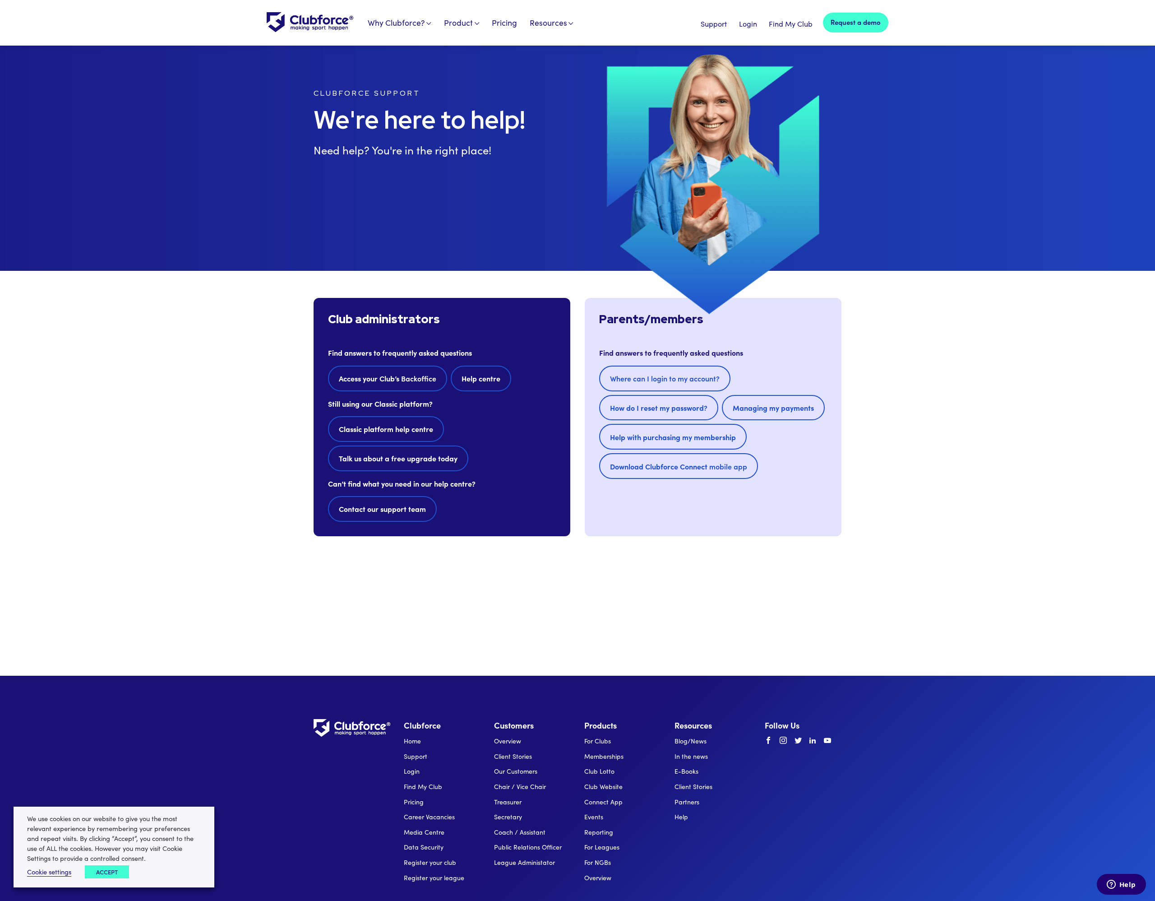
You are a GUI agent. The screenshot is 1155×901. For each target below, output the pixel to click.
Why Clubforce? (396, 22)
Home (412, 741)
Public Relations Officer (528, 847)
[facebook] (768, 741)
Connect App (603, 802)
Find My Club (791, 23)
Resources (548, 22)
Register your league (434, 877)
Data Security (424, 847)
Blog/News (691, 741)
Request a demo (856, 22)
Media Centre (424, 832)
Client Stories (513, 756)
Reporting (598, 832)
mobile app (678, 466)
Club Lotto (599, 771)
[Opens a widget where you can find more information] (1121, 885)
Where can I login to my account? (665, 378)
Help (681, 817)
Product (458, 22)
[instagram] (783, 741)
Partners (687, 802)
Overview (507, 741)
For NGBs (597, 862)
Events (593, 817)
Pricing (504, 22)
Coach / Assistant (519, 832)
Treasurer (508, 802)
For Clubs (597, 741)
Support (714, 23)
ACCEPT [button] (107, 872)
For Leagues (601, 847)
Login (748, 23)
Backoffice (387, 378)
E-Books (686, 771)
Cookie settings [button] (49, 871)
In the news (691, 756)
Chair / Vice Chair (520, 786)
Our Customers (515, 771)
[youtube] (827, 741)
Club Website (603, 786)
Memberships (604, 756)
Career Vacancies (429, 817)
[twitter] (798, 741)
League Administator (524, 862)
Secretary (508, 817)
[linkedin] (812, 741)
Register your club (430, 862)
